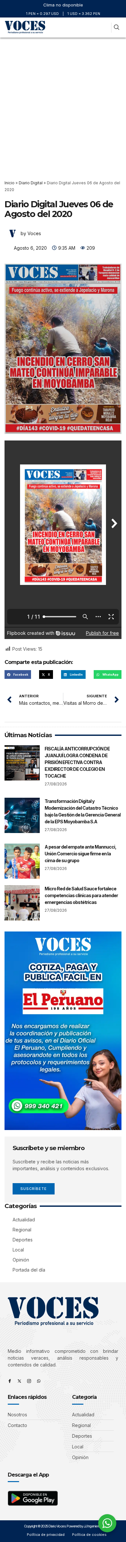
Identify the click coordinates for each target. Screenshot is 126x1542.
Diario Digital (31, 182)
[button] (104, 27)
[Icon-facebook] (10, 1381)
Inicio (10, 182)
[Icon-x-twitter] (19, 1381)
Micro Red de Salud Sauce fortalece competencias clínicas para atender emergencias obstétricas (81, 895)
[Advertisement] (63, 104)
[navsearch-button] (116, 28)
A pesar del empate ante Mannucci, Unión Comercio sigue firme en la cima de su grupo (80, 853)
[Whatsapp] (39, 1381)
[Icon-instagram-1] (29, 1381)
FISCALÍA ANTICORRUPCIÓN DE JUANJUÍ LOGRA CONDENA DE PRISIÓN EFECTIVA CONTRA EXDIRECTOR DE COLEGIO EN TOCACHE (77, 762)
